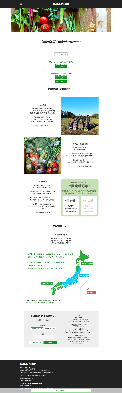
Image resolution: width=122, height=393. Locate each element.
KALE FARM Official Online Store (33, 383)
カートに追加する (61, 390)
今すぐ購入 (51, 342)
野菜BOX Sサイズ (37, 328)
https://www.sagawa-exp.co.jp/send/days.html (41, 302)
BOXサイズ (43, 325)
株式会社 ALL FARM (25, 367)
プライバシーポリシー (26, 380)
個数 (43, 334)
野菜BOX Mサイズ (50, 328)
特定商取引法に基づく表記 (27, 378)
